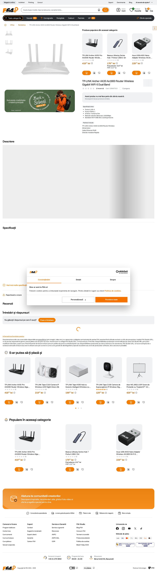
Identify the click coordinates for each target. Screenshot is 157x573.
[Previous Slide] (4, 369)
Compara (126, 88)
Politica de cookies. (113, 291)
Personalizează (77, 300)
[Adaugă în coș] (86, 73)
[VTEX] (151, 568)
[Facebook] (117, 528)
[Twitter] (135, 528)
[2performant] (96, 568)
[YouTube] (129, 528)
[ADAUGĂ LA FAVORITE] (99, 73)
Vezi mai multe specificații (16, 284)
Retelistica (21, 25)
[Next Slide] (152, 369)
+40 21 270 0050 (54, 559)
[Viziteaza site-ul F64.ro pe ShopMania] (87, 568)
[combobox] (65, 10)
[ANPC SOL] (145, 544)
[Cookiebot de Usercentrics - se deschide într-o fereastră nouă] (118, 272)
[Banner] (40, 101)
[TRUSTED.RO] (72, 568)
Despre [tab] (113, 280)
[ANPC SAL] (125, 544)
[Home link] (5, 25)
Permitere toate (111, 300)
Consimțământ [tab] (44, 280)
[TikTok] (141, 528)
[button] (99, 10)
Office (12, 25)
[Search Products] (105, 10)
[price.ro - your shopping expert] (79, 568)
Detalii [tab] (78, 280)
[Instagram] (123, 528)
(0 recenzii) (100, 88)
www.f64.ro (42, 338)
